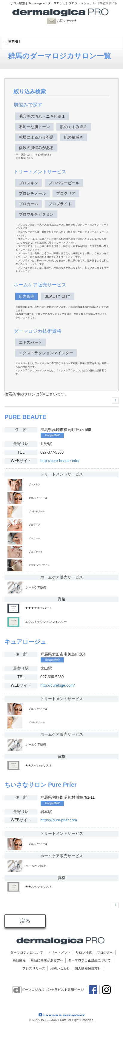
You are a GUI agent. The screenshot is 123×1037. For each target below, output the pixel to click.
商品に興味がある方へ (46, 960)
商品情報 (19, 960)
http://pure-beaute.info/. (60, 460)
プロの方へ (105, 952)
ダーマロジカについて (26, 952)
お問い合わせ (69, 20)
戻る (25, 921)
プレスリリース (33, 968)
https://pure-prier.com (58, 820)
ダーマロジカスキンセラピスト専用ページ (52, 989)
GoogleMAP (52, 435)
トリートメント (59, 952)
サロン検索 (84, 952)
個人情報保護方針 (88, 968)
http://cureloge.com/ (57, 685)
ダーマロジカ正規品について (89, 960)
